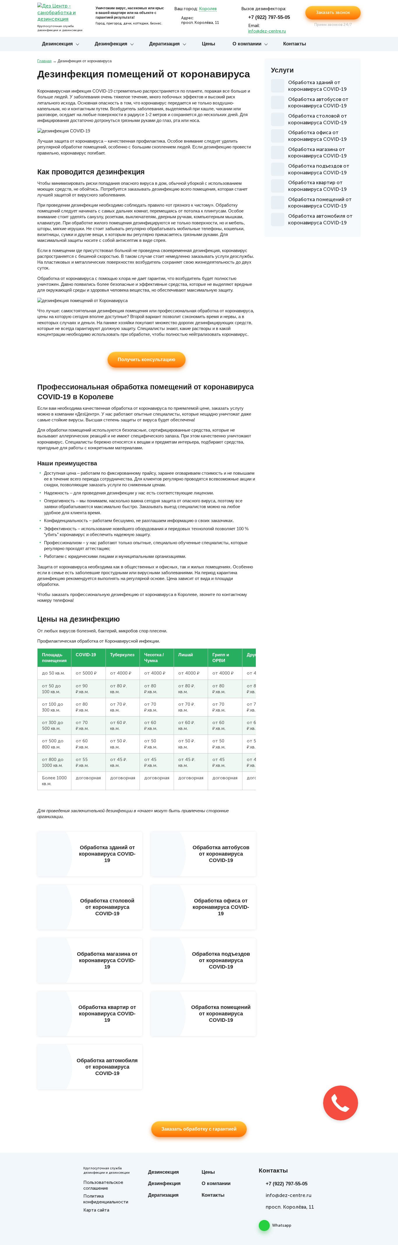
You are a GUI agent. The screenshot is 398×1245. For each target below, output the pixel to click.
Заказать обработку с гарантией (199, 1129)
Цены (208, 44)
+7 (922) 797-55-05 (269, 17)
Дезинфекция (111, 44)
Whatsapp (281, 1225)
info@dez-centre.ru (267, 31)
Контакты (294, 44)
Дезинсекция (57, 44)
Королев (208, 8)
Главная (44, 61)
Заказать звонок (333, 12)
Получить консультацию (146, 359)
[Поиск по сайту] (356, 44)
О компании (247, 44)
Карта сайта (96, 1210)
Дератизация (164, 44)
